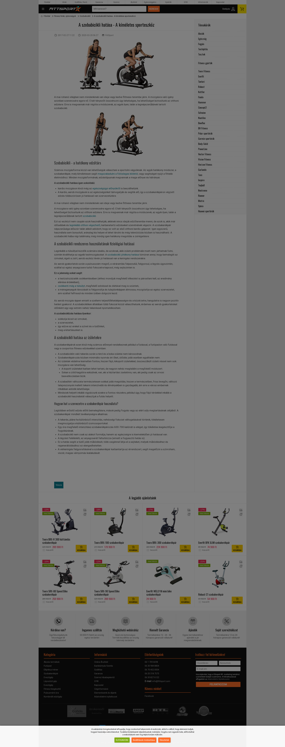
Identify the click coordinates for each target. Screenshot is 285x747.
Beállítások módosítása (144, 740)
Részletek (164, 740)
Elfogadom (122, 740)
